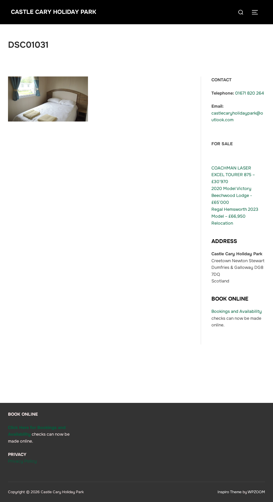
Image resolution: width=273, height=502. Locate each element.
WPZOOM (256, 491)
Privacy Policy (22, 461)
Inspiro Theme (230, 491)
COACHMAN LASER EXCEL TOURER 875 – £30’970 (233, 174)
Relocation (222, 223)
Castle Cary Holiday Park (53, 12)
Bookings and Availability (236, 311)
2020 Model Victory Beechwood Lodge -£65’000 (231, 195)
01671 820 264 (249, 93)
